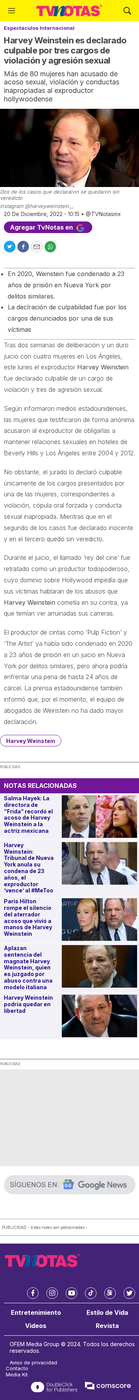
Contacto (17, 1368)
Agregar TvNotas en (42, 227)
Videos (35, 1326)
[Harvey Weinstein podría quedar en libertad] (99, 1016)
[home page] (69, 10)
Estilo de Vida (107, 1312)
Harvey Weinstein (30, 741)
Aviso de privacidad (33, 1363)
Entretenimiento (36, 1312)
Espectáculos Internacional (39, 28)
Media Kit (17, 1375)
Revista (107, 1326)
